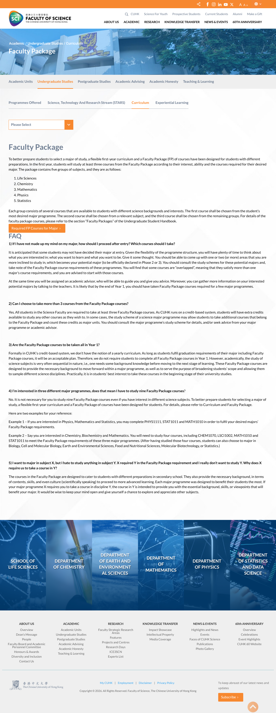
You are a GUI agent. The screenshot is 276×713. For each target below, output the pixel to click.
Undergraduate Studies (55, 82)
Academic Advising (130, 82)
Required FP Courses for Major (34, 228)
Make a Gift (254, 14)
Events (204, 634)
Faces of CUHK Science (205, 639)
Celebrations (249, 634)
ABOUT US (111, 22)
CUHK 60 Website (249, 644)
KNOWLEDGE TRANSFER (182, 22)
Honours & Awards (26, 652)
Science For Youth (156, 14)
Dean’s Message (26, 634)
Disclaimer (145, 683)
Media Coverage (160, 639)
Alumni (237, 14)
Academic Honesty (163, 82)
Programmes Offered (25, 103)
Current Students (216, 14)
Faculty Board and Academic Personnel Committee (26, 646)
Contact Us (26, 661)
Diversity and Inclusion (27, 656)
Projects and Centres (116, 642)
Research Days (115, 647)
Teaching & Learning (198, 82)
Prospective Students (186, 14)
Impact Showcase (160, 630)
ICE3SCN (116, 652)
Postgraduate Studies (94, 82)
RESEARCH (152, 22)
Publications (205, 644)
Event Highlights (249, 639)
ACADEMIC (132, 22)
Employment (125, 683)
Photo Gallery (205, 649)
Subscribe (228, 697)
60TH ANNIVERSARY (247, 22)
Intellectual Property (160, 634)
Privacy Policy (165, 683)
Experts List (116, 656)
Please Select (21, 125)
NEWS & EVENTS (216, 22)
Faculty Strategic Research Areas (115, 631)
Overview (26, 630)
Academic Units (21, 82)
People (26, 639)
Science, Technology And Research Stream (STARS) (86, 103)
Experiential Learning (171, 103)
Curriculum (140, 103)
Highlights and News (204, 630)
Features (116, 637)
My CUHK (106, 683)
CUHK (135, 14)
